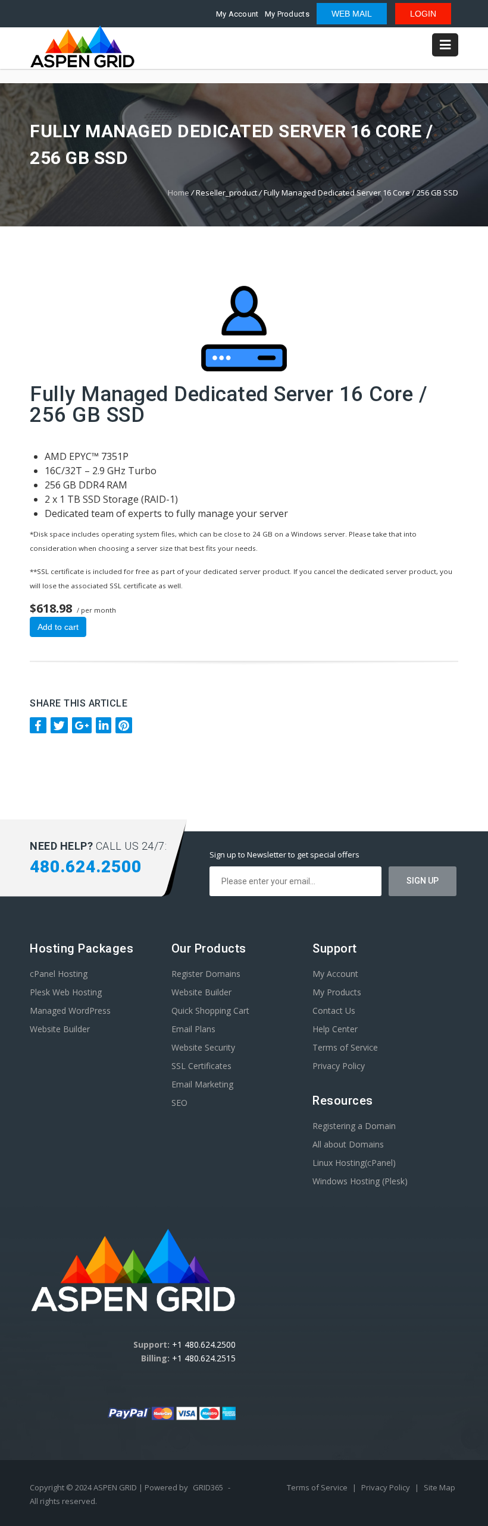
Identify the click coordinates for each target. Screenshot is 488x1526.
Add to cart (58, 627)
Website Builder (60, 1029)
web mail (351, 13)
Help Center (335, 1029)
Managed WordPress (70, 1010)
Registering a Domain (354, 1125)
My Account (237, 14)
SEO (179, 1102)
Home (178, 192)
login (423, 13)
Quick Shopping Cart (210, 1010)
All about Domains (348, 1144)
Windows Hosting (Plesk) (360, 1181)
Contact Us (333, 1010)
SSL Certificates (201, 1065)
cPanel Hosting (58, 973)
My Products (287, 14)
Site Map (439, 1487)
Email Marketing (202, 1084)
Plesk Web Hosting (66, 992)
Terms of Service (345, 1047)
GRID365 (208, 1487)
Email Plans (193, 1029)
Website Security (203, 1047)
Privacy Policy (338, 1065)
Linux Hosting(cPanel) (354, 1162)
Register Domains (205, 973)
